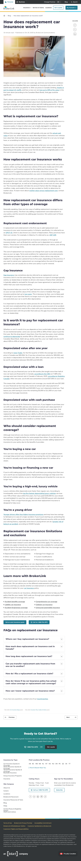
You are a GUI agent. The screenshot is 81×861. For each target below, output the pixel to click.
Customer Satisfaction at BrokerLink (39, 826)
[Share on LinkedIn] (74, 34)
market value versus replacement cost (43, 191)
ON (56, 764)
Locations (48, 7)
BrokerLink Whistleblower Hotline (14, 826)
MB (36, 764)
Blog (66, 2)
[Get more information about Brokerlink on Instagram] (41, 796)
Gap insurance (8, 275)
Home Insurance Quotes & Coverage (12, 767)
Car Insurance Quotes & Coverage (11, 764)
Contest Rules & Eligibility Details (12, 809)
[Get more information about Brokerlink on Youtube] (37, 796)
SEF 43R (53, 235)
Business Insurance (10, 773)
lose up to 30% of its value (49, 90)
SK (66, 764)
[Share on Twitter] (74, 29)
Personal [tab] (10, 2)
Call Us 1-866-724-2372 (40, 622)
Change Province (49, 2)
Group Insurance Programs (12, 776)
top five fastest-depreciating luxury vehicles (39, 493)
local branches (42, 699)
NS (50, 764)
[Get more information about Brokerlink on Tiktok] (45, 796)
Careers (6, 791)
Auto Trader (17, 353)
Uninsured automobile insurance (48, 608)
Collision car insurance (44, 605)
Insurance (6, 779)
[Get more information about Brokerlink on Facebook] (30, 796)
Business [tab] (22, 2)
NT (46, 764)
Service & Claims (38, 7)
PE (60, 764)
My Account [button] (71, 7)
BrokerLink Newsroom (11, 797)
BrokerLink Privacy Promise (23, 823)
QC (63, 764)
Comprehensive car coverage (46, 602)
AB (30, 764)
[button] (58, 2)
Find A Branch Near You (38, 768)
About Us (6, 788)
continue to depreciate (11, 336)
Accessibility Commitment (42, 823)
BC (33, 764)
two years (28, 294)
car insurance (29, 588)
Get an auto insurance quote (14, 622)
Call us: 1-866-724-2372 (40, 790)
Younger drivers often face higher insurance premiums (23, 514)
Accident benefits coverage (15, 602)
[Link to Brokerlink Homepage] (4, 16)
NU (53, 764)
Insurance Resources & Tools (13, 800)
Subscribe (59, 790)
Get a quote (58, 7)
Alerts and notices (9, 812)
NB (40, 764)
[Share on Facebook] (74, 25)
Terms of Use (7, 823)
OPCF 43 (9, 233)
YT (69, 764)
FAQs (5, 806)
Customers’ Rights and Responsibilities (16, 829)
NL (43, 764)
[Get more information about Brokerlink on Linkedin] (34, 796)
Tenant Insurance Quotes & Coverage (12, 770)
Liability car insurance (13, 605)
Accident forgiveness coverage (16, 608)
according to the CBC (42, 374)
